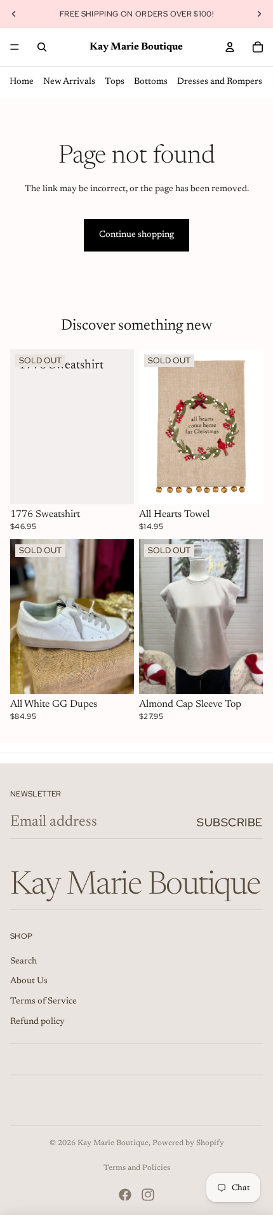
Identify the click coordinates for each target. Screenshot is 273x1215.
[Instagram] (148, 1194)
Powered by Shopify (188, 1143)
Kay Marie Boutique (113, 1143)
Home (22, 81)
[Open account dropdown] (230, 47)
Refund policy (37, 1021)
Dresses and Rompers (219, 81)
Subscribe (230, 822)
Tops (114, 81)
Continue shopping (136, 235)
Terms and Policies (136, 1168)
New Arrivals (69, 81)
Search (23, 961)
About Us (29, 981)
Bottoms (151, 81)
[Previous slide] (14, 14)
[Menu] (14, 47)
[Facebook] (125, 1194)
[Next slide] (259, 14)
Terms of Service (43, 1001)
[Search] (42, 47)
